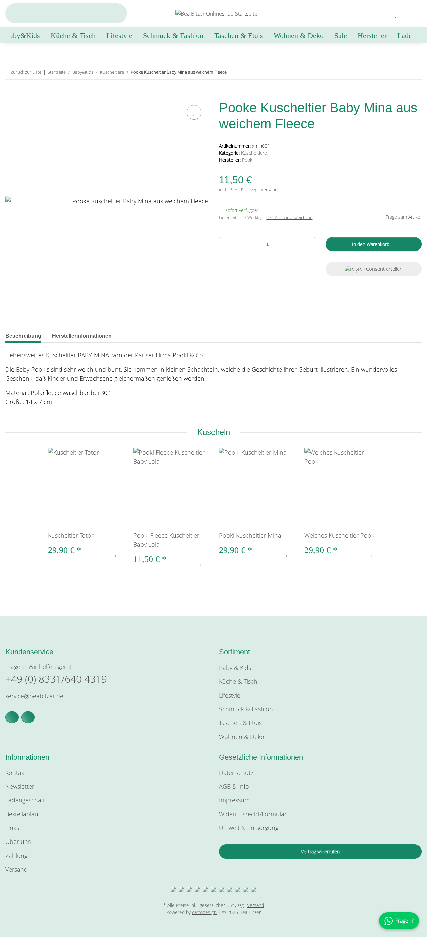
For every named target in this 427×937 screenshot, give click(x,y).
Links (12, 828)
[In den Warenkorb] (10, 95)
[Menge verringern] (226, 244)
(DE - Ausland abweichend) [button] (289, 217)
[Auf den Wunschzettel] (194, 112)
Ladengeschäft (25, 800)
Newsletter (19, 786)
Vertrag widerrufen (320, 851)
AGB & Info (234, 786)
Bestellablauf (22, 814)
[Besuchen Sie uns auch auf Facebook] (12, 717)
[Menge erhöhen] (308, 244)
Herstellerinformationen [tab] (82, 336)
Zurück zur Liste (26, 72)
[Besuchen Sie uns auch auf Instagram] (28, 717)
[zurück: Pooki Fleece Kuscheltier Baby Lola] (400, 72)
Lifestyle (229, 695)
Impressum (234, 800)
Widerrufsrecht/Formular (253, 814)
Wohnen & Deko (241, 737)
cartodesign (204, 912)
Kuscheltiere (254, 153)
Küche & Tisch (238, 681)
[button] (380, 13)
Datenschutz (236, 773)
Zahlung (16, 856)
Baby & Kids (235, 668)
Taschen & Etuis (240, 723)
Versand (269, 189)
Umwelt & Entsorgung (248, 828)
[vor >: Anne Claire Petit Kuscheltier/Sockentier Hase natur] (414, 72)
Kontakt (15, 773)
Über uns (18, 841)
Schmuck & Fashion (246, 709)
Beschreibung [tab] (23, 336)
